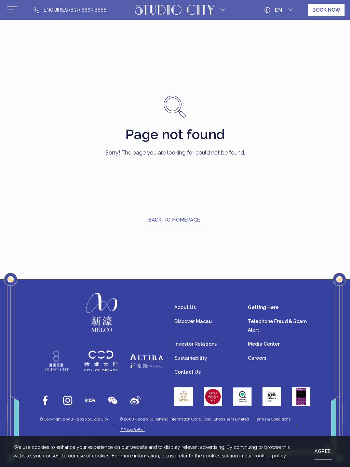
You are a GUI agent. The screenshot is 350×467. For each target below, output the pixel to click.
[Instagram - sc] (67, 400)
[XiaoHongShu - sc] (90, 400)
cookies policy (269, 455)
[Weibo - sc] (135, 400)
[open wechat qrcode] (112, 400)
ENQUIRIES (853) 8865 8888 (75, 10)
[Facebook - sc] (45, 400)
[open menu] (12, 10)
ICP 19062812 (132, 429)
